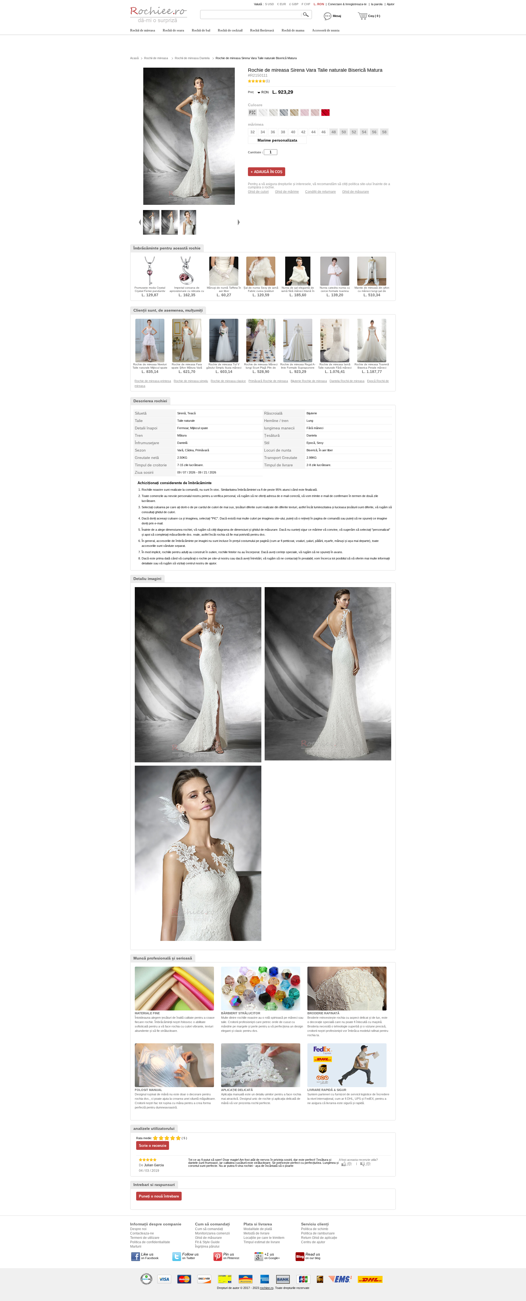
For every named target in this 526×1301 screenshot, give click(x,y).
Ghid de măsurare (355, 192)
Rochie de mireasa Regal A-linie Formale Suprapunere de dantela (297, 367)
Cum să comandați (209, 1229)
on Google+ (272, 1256)
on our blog (312, 1256)
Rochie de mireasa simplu (191, 381)
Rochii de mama (293, 30)
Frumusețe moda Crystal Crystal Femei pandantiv (150, 289)
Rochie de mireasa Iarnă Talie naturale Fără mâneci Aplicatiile (334, 367)
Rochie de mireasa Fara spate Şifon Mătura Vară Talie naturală (186, 367)
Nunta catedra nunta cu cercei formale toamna (335, 289)
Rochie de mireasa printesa (153, 381)
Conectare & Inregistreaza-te (347, 4)
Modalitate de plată (258, 1229)
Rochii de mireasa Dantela (192, 58)
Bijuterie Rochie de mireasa (309, 381)
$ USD (269, 4)
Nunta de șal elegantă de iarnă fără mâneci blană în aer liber (298, 291)
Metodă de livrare (257, 1233)
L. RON (319, 4)
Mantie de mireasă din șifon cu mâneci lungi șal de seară (372, 291)
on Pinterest (231, 1256)
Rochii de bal (201, 30)
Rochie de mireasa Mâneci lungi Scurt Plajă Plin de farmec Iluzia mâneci (261, 367)
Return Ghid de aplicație (319, 1238)
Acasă (134, 58)
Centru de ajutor (313, 1242)
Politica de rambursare (318, 1233)
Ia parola (376, 4)
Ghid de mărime (287, 192)
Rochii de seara (173, 30)
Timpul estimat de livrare (262, 1242)
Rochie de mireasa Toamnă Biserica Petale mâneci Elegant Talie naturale (372, 367)
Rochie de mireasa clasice (228, 381)
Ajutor (391, 4)
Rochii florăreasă (262, 30)
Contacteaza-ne (142, 1233)
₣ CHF (306, 4)
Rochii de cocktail (230, 30)
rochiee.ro (266, 1287)
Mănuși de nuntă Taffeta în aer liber (224, 289)
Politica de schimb (314, 1229)
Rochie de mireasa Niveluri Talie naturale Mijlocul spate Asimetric (150, 367)
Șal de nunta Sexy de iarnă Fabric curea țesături (261, 289)
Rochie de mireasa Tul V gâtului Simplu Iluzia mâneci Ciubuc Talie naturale (223, 367)
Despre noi (138, 1229)
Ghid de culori (258, 192)
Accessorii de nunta (325, 30)
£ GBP (293, 4)
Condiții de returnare (320, 192)
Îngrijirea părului (207, 1246)
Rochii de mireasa (142, 30)
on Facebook (150, 1256)
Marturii (135, 1246)
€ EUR (281, 4)
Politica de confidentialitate (150, 1242)
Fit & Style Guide (207, 1242)
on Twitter (190, 1256)
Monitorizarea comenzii (212, 1233)
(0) (349, 1164)
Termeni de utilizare (144, 1238)
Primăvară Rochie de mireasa (268, 381)
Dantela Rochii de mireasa (347, 381)
